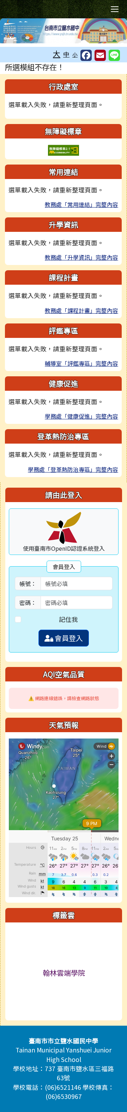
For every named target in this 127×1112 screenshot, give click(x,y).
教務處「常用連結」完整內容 (81, 204)
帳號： (27, 583)
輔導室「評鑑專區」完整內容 (81, 363)
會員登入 (68, 638)
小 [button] (75, 54)
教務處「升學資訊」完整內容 (81, 257)
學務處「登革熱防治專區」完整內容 (73, 469)
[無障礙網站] (63, 149)
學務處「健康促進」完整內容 (81, 416)
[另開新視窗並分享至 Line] (114, 55)
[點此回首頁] (63, 30)
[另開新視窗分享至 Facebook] (86, 55)
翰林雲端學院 (64, 973)
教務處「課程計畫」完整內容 (81, 310)
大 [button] (56, 53)
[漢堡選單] (114, 9)
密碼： (27, 602)
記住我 (68, 619)
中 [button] (66, 54)
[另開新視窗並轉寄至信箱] (100, 55)
